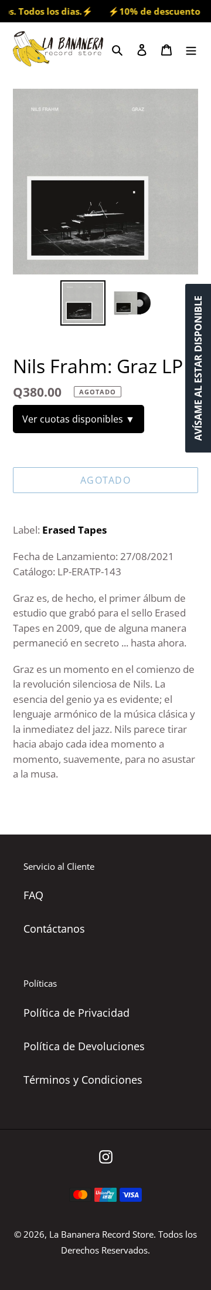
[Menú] (191, 48)
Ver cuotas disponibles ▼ (78, 419)
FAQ (33, 895)
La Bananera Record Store (101, 1234)
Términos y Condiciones (82, 1080)
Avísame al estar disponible (198, 368)
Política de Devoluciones (84, 1046)
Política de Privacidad (76, 1013)
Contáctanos (54, 929)
